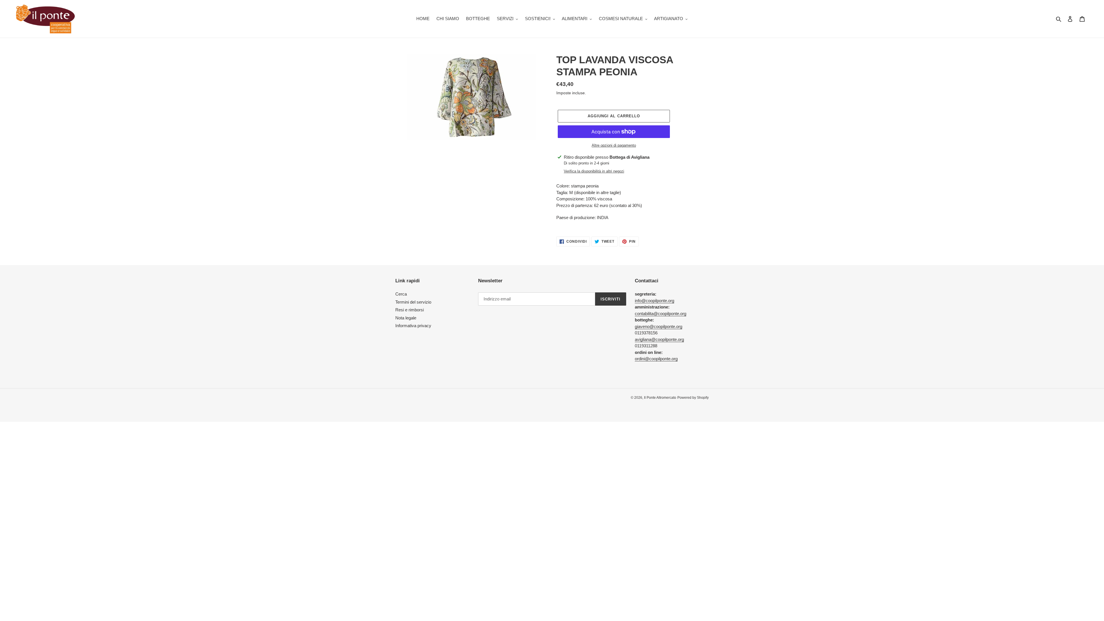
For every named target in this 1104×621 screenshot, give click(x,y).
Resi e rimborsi (409, 309)
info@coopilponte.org (654, 300)
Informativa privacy (413, 325)
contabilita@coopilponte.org (660, 313)
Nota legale (405, 317)
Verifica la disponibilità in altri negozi (594, 171)
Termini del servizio (413, 302)
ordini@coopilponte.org (656, 358)
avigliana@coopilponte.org (659, 339)
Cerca (401, 294)
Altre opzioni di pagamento (614, 145)
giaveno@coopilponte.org (658, 326)
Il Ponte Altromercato (660, 398)
